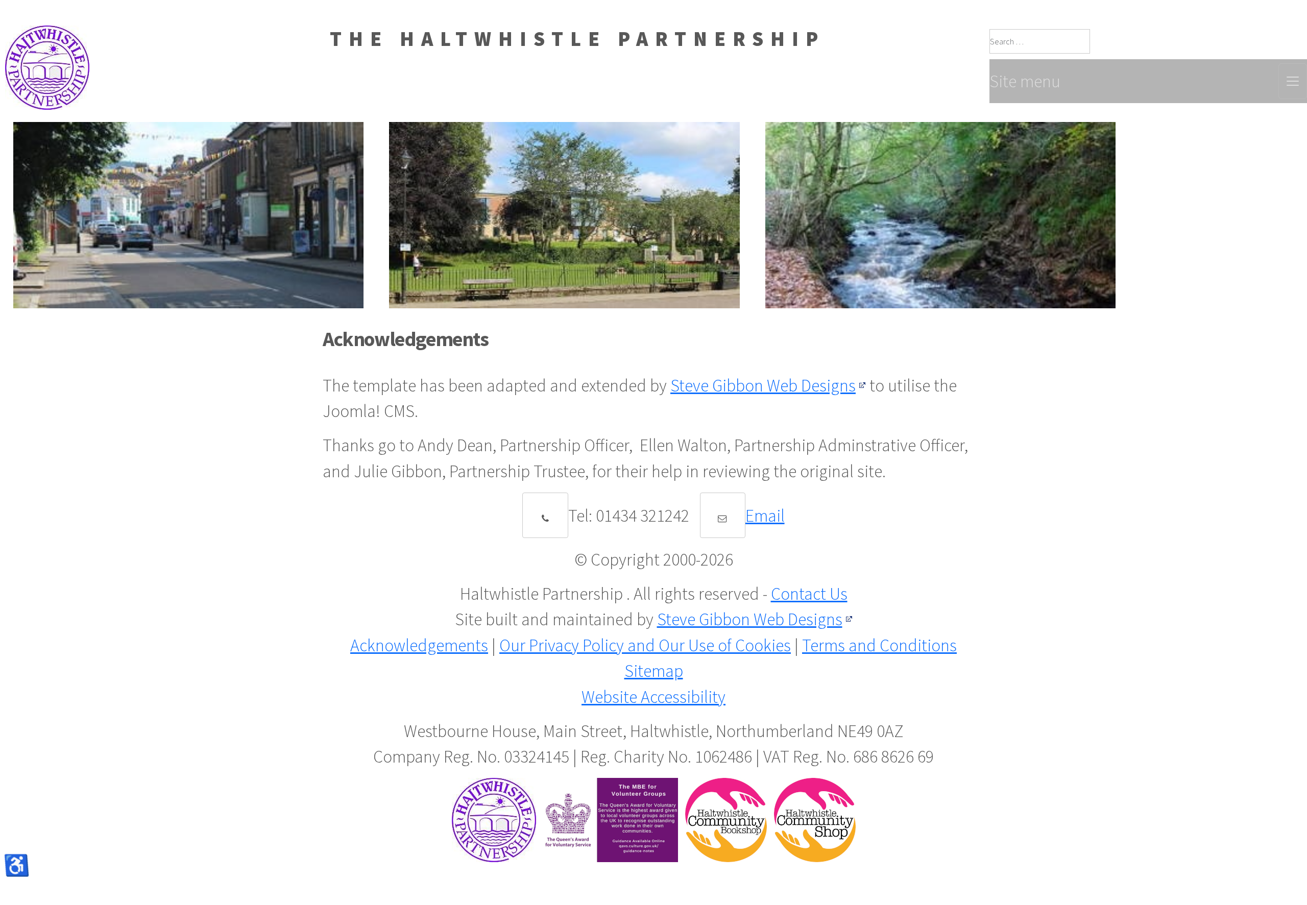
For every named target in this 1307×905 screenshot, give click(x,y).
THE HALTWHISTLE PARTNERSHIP (577, 39)
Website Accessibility (653, 696)
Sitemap (653, 670)
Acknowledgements (419, 645)
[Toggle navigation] (1292, 81)
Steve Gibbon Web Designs (763, 385)
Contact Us (809, 593)
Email (765, 515)
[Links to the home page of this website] (44, 38)
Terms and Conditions (879, 645)
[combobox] (1039, 41)
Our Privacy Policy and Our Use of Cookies (645, 645)
